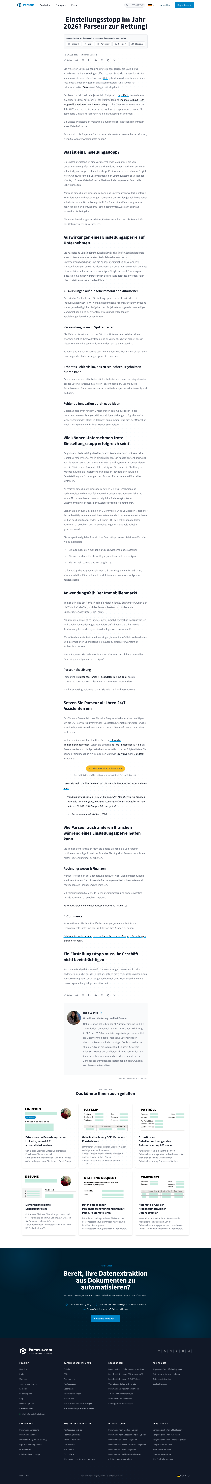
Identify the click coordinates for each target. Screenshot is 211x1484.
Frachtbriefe (69, 1398)
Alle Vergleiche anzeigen (163, 1459)
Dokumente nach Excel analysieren (123, 1430)
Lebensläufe (69, 1388)
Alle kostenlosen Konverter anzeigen (79, 1459)
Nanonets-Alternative (162, 1449)
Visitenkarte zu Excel (72, 1439)
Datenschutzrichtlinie (162, 1379)
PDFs (66, 1374)
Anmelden (165, 5)
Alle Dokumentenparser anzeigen (78, 1403)
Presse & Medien (26, 1408)
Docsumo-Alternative (162, 1454)
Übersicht (23, 1369)
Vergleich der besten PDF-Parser (166, 1434)
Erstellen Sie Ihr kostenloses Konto (106, 768)
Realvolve (122, 754)
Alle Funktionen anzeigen (30, 1454)
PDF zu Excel (69, 1449)
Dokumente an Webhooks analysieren (124, 1454)
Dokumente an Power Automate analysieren (127, 1444)
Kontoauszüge (70, 1384)
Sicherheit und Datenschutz (120, 1398)
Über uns (23, 1379)
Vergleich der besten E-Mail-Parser (167, 1430)
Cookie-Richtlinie (160, 1384)
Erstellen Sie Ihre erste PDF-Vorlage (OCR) (126, 1374)
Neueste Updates (26, 1403)
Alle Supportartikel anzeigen (120, 1403)
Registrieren (183, 5)
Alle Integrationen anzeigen (120, 1459)
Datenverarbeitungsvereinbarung (167, 1374)
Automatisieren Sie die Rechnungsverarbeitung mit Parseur (96, 905)
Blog (21, 1398)
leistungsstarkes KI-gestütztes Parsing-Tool (103, 677)
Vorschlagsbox (25, 1393)
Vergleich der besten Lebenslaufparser (169, 1439)
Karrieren (23, 1388)
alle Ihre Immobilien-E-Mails (125, 745)
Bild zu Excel (69, 1454)
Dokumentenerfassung (29, 1430)
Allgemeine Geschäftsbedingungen (167, 1369)
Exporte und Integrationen (30, 1444)
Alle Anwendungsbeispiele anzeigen (79, 1408)
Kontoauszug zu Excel (73, 1430)
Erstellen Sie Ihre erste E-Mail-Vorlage (124, 1379)
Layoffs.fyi (123, 95)
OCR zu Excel (69, 1444)
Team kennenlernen (28, 1384)
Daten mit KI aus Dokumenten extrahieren (126, 1369)
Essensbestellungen (72, 1393)
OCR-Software (25, 1449)
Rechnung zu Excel (72, 1434)
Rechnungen (69, 1379)
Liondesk (138, 754)
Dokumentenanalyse (28, 1434)
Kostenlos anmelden (104, 1318)
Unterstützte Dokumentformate (122, 1384)
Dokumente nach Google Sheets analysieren (127, 1434)
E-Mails (67, 1369)
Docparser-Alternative (162, 1444)
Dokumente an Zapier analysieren (122, 1439)
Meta (105, 78)
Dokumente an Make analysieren (122, 1449)
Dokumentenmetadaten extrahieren (123, 1388)
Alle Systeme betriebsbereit (33, 1414)
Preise (74, 5)
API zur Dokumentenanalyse (120, 1393)
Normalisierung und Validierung (33, 1439)
